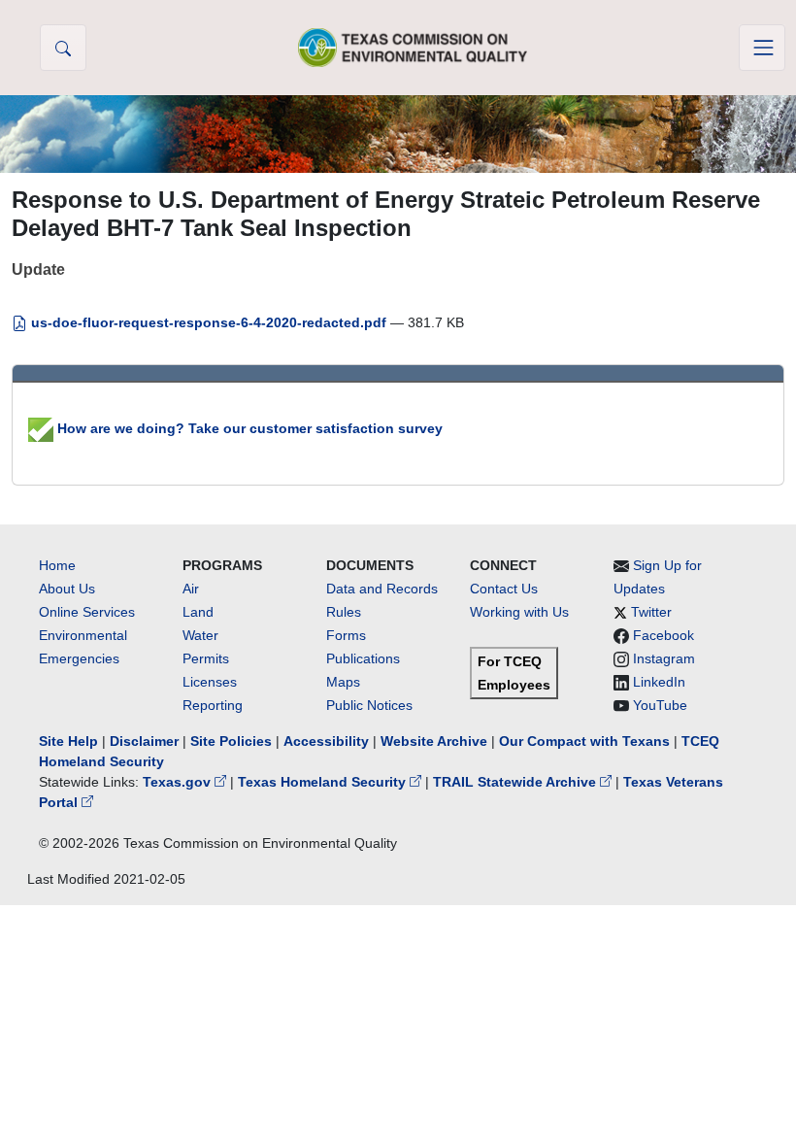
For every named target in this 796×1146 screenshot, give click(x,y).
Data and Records (382, 588)
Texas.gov (179, 782)
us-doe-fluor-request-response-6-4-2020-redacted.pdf (208, 322)
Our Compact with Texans (584, 741)
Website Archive (434, 741)
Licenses (209, 682)
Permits (205, 658)
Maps (343, 682)
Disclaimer (144, 741)
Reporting (212, 705)
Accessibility (328, 741)
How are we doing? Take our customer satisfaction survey (248, 428)
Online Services (87, 612)
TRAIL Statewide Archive (516, 782)
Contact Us (504, 588)
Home (57, 565)
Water (200, 635)
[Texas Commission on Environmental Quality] (412, 47)
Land (198, 612)
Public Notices (369, 705)
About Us (67, 588)
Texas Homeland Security (324, 782)
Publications (363, 658)
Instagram (664, 658)
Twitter (651, 612)
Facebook (663, 635)
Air (190, 588)
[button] (63, 47)
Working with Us (519, 612)
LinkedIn (659, 682)
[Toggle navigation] (762, 47)
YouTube (660, 705)
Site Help (68, 741)
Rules (343, 612)
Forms (346, 635)
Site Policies (231, 741)
